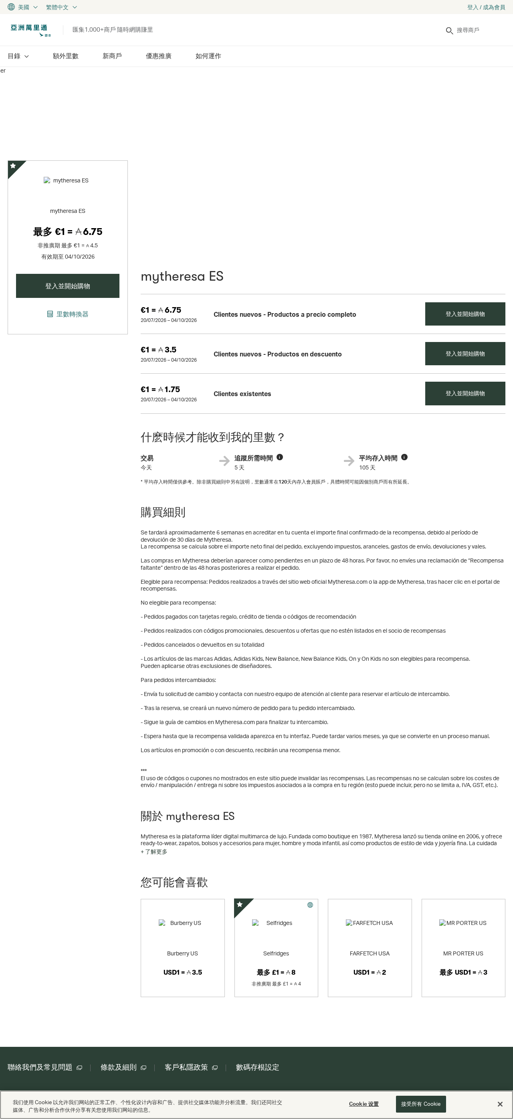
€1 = (161, 310)
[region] (256, 1105)
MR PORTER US (463, 953)
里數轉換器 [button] (72, 314)
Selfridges (276, 953)
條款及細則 (119, 1067)
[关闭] (500, 1104)
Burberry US (182, 953)
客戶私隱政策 (186, 1067)
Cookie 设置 (364, 1104)
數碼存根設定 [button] (257, 1067)
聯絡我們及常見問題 (40, 1067)
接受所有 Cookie (420, 1104)
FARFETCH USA (370, 953)
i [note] (279, 457)
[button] (154, 851)
